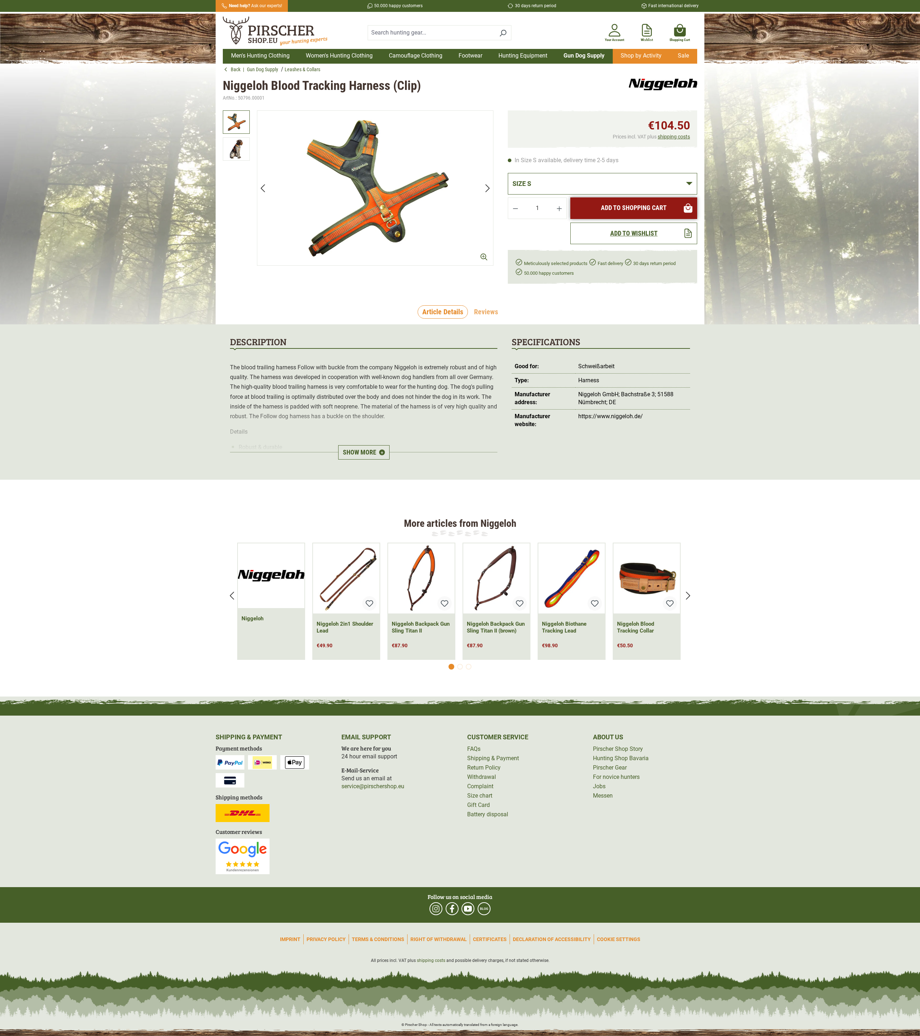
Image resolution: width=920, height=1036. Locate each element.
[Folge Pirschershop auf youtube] (467, 908)
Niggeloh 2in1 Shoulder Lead (345, 627)
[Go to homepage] (279, 31)
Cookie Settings (618, 939)
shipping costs (674, 137)
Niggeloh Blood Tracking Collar (635, 627)
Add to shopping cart (634, 207)
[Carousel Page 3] (469, 667)
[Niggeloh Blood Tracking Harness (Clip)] (375, 188)
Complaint (480, 786)
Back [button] (237, 69)
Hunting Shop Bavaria (621, 758)
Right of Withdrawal (438, 939)
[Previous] (262, 188)
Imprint (290, 939)
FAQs (473, 748)
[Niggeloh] (663, 90)
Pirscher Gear (610, 767)
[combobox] (431, 32)
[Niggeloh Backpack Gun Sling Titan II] (421, 578)
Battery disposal (487, 814)
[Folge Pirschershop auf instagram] (435, 908)
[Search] (502, 32)
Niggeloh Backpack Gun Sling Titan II (421, 627)
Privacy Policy (326, 939)
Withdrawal (481, 776)
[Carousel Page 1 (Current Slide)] (451, 667)
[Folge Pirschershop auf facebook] (452, 908)
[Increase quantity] (559, 208)
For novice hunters (616, 776)
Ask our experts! (255, 5)
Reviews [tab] (486, 311)
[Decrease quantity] (515, 208)
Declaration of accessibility (552, 939)
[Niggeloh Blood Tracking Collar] (646, 578)
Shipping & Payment (493, 758)
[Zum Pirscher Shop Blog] (484, 908)
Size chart (479, 795)
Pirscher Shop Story (618, 748)
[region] (358, 188)
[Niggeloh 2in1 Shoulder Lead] (346, 578)
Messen (603, 795)
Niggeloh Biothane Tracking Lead (564, 627)
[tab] (443, 312)
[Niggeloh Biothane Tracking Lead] (571, 578)
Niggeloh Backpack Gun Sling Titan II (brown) (496, 627)
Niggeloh (252, 618)
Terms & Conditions (378, 939)
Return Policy (484, 767)
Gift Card (478, 805)
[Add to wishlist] (369, 603)
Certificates (490, 939)
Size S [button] (521, 183)
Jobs (599, 786)
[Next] (487, 188)
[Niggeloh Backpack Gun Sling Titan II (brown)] (496, 578)
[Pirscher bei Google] (242, 856)
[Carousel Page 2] (460, 667)
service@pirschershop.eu (372, 786)
